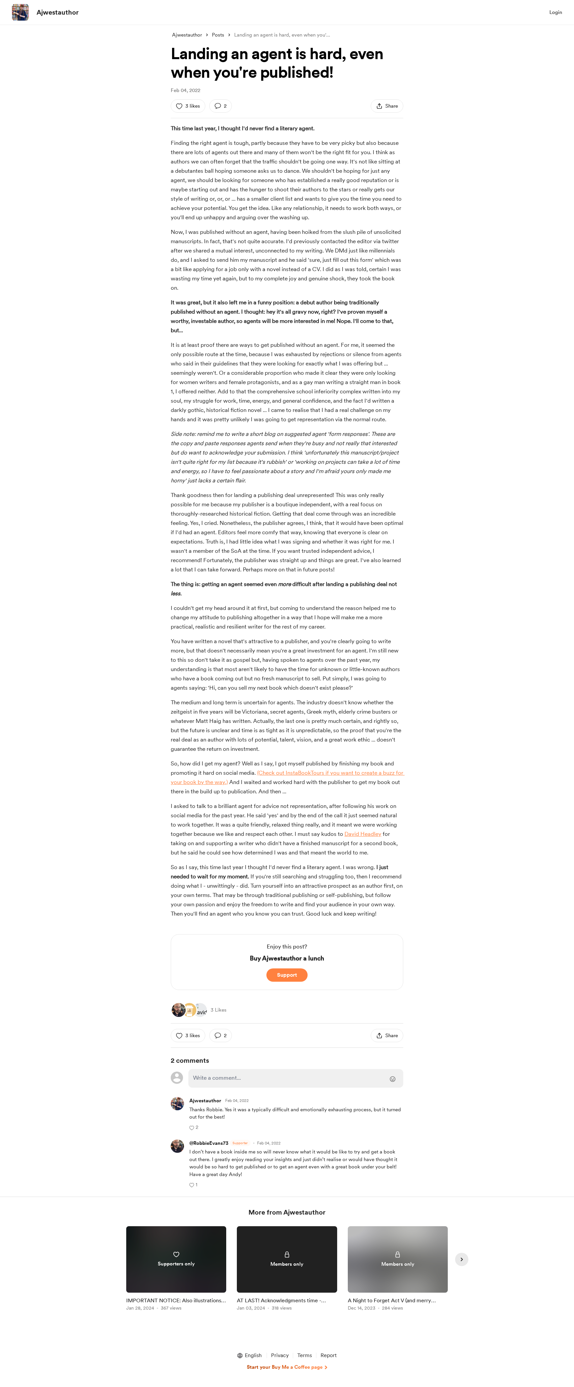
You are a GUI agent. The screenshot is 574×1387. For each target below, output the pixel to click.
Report (328, 1355)
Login (555, 12)
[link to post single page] (176, 1270)
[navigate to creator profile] (20, 12)
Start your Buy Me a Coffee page (285, 1367)
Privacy (280, 1355)
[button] (193, 1128)
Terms (304, 1355)
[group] (176, 1270)
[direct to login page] (295, 1078)
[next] (461, 1259)
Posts (218, 35)
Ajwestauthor (58, 12)
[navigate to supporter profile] (205, 1101)
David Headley (362, 834)
